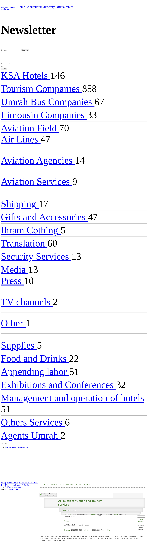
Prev (6, 484)
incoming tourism (140, 526)
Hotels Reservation (121, 538)
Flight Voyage (82, 536)
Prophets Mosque (104, 536)
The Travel (100, 538)
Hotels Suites (49, 536)
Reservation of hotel (69, 536)
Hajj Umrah (109, 538)
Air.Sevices (91, 538)
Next (7, 486)
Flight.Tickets (134, 538)
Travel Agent (93, 536)
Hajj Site (58, 536)
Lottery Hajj (48, 538)
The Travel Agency (80, 538)
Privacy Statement (14, 487)
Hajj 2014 (57, 538)
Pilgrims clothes (45, 540)
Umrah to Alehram (58, 540)
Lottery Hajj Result (130, 536)
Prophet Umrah (117, 536)
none (74, 510)
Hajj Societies (67, 538)
